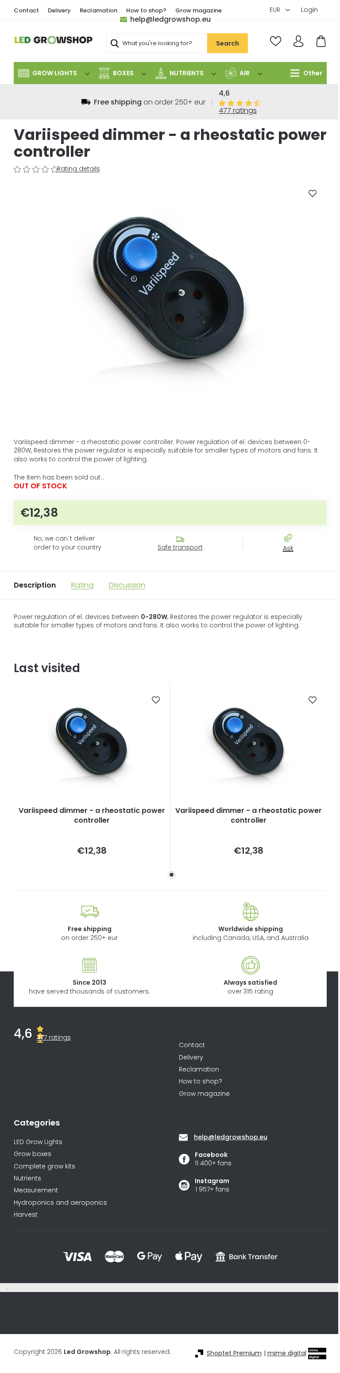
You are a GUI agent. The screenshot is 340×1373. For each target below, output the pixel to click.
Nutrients (27, 1178)
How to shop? (146, 10)
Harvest (26, 1215)
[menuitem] (54, 73)
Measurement (36, 1190)
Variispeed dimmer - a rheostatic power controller (92, 815)
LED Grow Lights (38, 1142)
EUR (276, 9)
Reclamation (98, 10)
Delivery (59, 10)
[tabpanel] (92, 777)
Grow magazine (198, 10)
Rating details (78, 169)
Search (227, 43)
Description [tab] (35, 585)
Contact (26, 10)
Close (292, 564)
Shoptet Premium (234, 1353)
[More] (304, 73)
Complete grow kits (44, 1166)
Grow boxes (32, 1154)
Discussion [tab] (127, 585)
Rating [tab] (82, 585)
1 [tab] (171, 874)
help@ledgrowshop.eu (170, 19)
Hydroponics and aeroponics (60, 1203)
